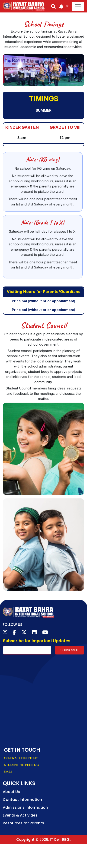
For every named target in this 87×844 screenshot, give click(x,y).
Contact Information (22, 799)
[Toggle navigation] (78, 6)
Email (8, 771)
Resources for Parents (23, 823)
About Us (11, 791)
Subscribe (69, 650)
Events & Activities (20, 815)
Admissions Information (25, 807)
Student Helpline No (21, 764)
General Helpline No (21, 758)
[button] (63, 6)
